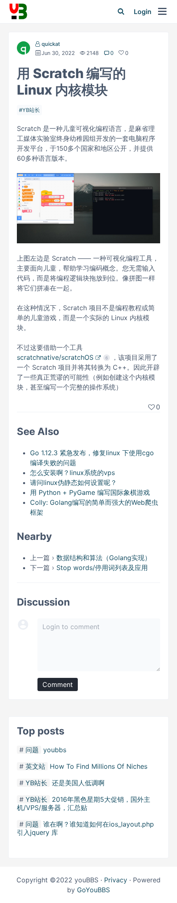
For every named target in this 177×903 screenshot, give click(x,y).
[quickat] (23, 49)
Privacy (115, 880)
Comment (57, 684)
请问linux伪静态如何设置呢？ (73, 482)
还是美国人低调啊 (78, 783)
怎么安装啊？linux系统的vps (72, 472)
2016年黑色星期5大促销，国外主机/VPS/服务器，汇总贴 (83, 803)
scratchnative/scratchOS (55, 357)
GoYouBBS (93, 890)
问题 (32, 750)
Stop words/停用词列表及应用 (102, 567)
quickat (51, 44)
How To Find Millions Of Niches (98, 766)
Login (142, 11)
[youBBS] (18, 11)
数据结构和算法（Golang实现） (103, 558)
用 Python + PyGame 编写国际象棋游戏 (90, 492)
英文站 (35, 766)
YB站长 (31, 110)
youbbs (54, 750)
